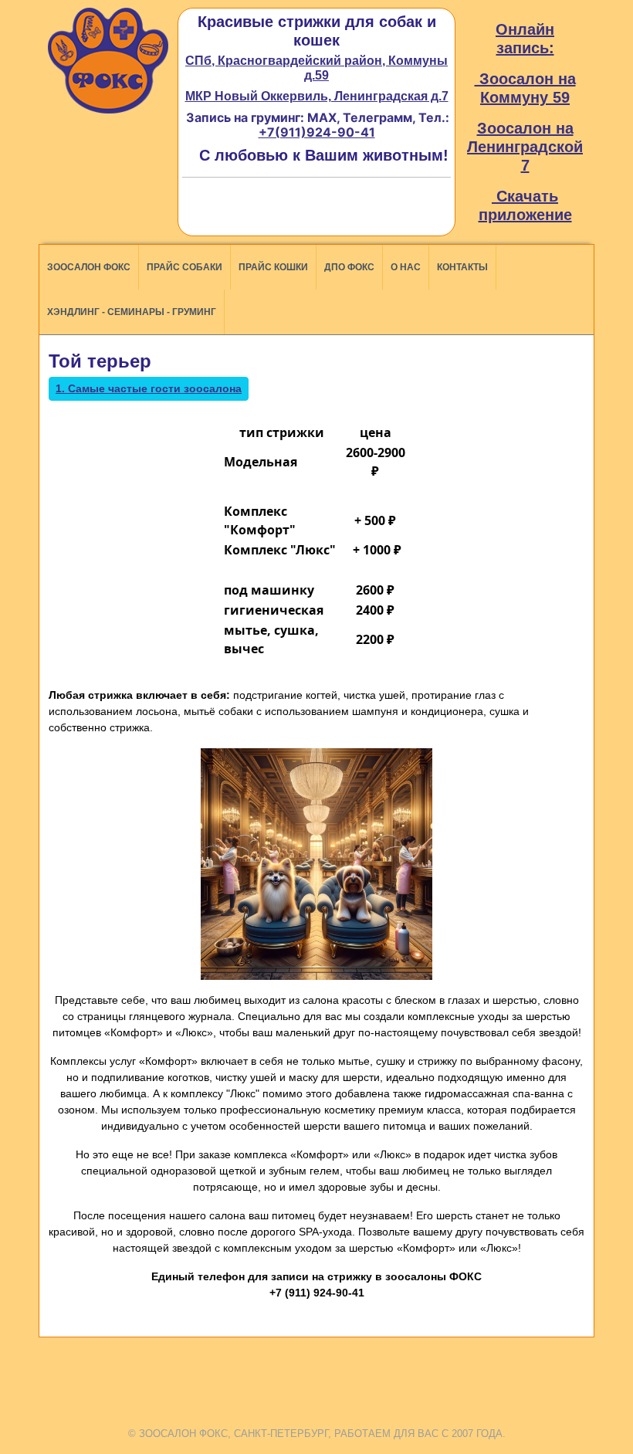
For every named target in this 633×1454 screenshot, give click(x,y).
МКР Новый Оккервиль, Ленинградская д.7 (317, 96)
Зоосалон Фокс (88, 267)
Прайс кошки (273, 267)
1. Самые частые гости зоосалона (149, 388)
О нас (406, 267)
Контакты (462, 267)
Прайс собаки (184, 267)
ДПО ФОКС (349, 267)
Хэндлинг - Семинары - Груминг (131, 312)
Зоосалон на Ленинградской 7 (525, 147)
